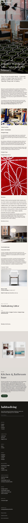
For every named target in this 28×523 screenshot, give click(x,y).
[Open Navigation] (26, 2)
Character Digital (4, 500)
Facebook (3, 456)
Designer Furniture (13, 312)
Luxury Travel (3, 467)
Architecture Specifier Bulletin (6, 481)
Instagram (3, 454)
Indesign (2, 468)
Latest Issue (3, 436)
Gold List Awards (4, 493)
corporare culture (5, 312)
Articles (2, 425)
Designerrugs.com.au (6, 154)
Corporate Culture (4, 267)
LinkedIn (2, 457)
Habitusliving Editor (9, 60)
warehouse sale (4, 313)
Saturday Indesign (4, 477)
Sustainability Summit (5, 480)
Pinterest (2, 459)
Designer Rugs (4, 152)
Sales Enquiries (4, 515)
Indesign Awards (4, 488)
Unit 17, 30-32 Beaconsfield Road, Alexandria (11, 102)
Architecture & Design (5, 465)
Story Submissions (4, 518)
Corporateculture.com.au (6, 268)
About (2, 446)
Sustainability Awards (5, 490)
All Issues (3, 437)
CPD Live (3, 478)
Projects (2, 424)
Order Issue (4, 395)
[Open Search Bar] (22, 2)
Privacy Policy (3, 512)
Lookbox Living (4, 470)
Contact (2, 447)
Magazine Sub (4, 439)
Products (3, 60)
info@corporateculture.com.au (11, 292)
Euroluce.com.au (4, 221)
